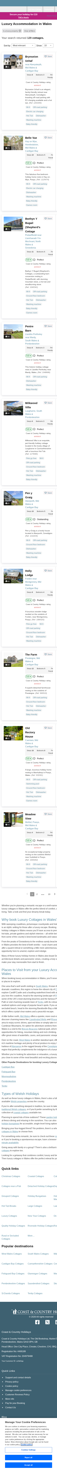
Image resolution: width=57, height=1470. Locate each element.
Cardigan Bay (8, 1067)
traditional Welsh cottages (14, 1109)
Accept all (28, 1465)
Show (39, 45)
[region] (28, 1444)
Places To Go (51, 16)
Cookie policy (26, 1445)
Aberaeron (16, 1046)
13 (49, 894)
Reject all (28, 1458)
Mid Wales (25, 1016)
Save (49, 56)
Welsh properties (19, 1101)
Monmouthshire (9, 1076)
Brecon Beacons (29, 1029)
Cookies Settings (28, 1450)
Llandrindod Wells (37, 1019)
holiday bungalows (10, 1124)
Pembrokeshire (9, 1081)
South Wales (42, 986)
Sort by (7, 45)
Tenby (40, 1002)
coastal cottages (21, 1112)
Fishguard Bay (8, 1072)
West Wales (24, 1040)
